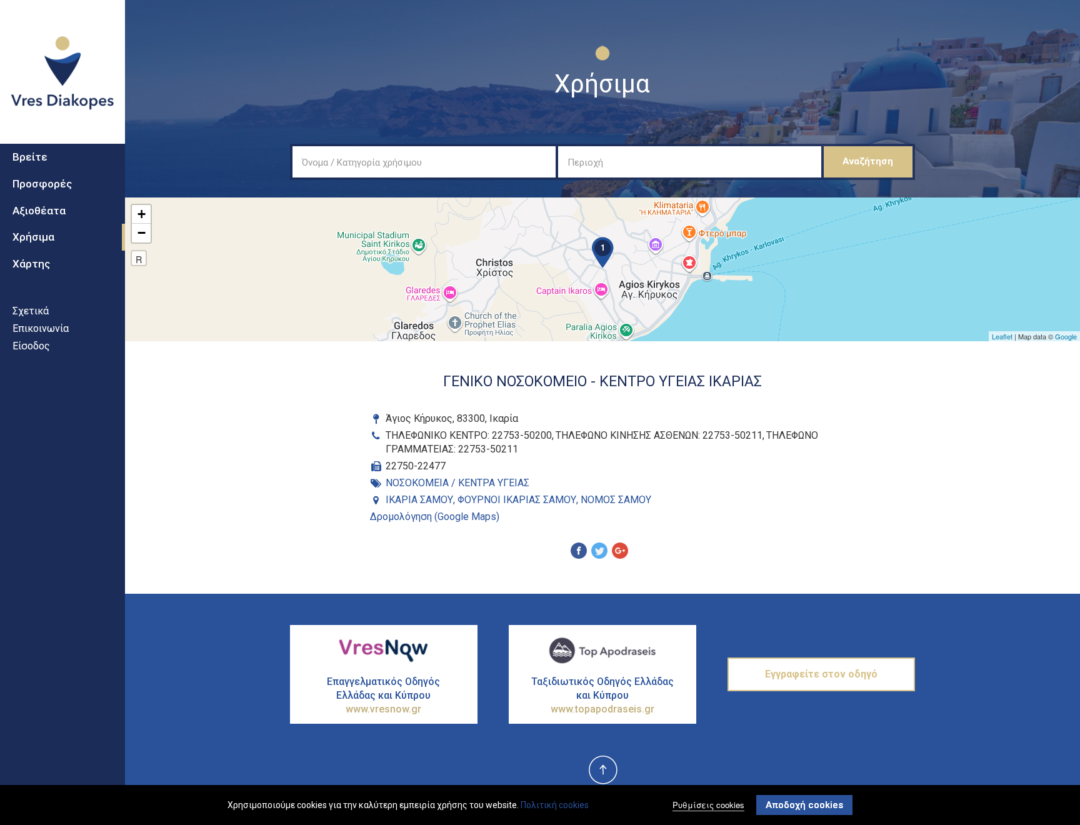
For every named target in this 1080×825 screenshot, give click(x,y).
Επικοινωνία (40, 328)
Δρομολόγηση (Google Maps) (434, 516)
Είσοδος (31, 346)
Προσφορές (42, 184)
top (602, 770)
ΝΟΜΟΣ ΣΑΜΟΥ (616, 500)
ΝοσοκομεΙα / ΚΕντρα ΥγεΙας (457, 483)
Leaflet (1002, 336)
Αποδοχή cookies (804, 805)
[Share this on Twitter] (599, 552)
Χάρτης (31, 264)
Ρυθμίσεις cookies (708, 805)
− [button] (142, 233)
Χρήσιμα (33, 237)
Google (1066, 336)
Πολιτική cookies (555, 805)
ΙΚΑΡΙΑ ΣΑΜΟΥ (419, 500)
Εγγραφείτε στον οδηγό (821, 674)
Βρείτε (30, 157)
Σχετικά (30, 311)
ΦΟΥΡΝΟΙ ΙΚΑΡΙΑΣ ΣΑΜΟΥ (517, 500)
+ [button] (142, 214)
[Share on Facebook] (579, 552)
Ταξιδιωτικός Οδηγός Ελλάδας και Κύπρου (602, 695)
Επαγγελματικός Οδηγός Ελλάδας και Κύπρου (383, 695)
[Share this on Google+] (620, 552)
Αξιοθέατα (39, 210)
